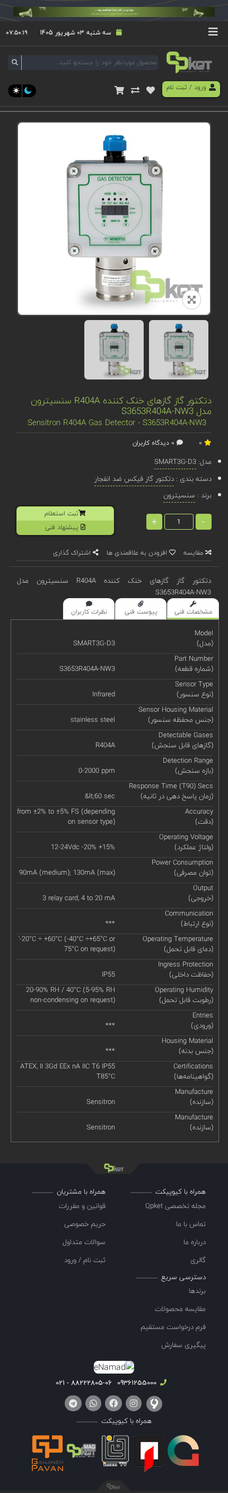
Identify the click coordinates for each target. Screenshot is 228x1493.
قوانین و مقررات (82, 1206)
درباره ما (194, 1242)
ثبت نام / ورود (85, 1260)
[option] (114, 349)
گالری (198, 1260)
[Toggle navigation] (213, 33)
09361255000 (135, 1382)
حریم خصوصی (85, 1224)
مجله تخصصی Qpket (175, 1206)
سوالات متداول (84, 1242)
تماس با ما (191, 1224)
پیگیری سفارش (183, 1345)
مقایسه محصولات (180, 1309)
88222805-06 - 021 (84, 1382)
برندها (197, 1291)
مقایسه (194, 552)
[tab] (192, 608)
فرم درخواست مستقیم (173, 1327)
